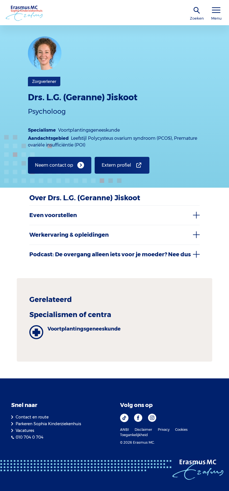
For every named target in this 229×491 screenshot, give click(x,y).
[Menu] (216, 10)
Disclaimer (143, 429)
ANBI (124, 429)
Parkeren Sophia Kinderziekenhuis (48, 423)
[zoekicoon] (197, 10)
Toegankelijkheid (134, 435)
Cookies (181, 429)
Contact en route (32, 417)
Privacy (164, 429)
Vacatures (25, 430)
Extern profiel (116, 165)
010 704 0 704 (29, 437)
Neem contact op (54, 165)
